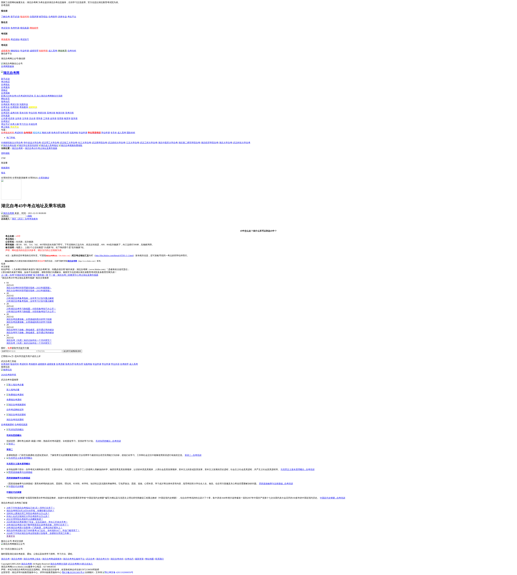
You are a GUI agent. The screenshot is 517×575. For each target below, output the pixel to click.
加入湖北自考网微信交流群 (49, 96)
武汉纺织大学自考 (116, 142)
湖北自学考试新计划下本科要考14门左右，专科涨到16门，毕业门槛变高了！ (43, 530)
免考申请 (15, 28)
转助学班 (43, 51)
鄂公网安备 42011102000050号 (119, 572)
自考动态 (129, 559)
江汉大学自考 (132, 142)
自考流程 (5, 364)
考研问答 (42, 113)
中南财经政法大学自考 (12, 142)
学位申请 (105, 132)
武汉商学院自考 (99, 142)
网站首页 (5, 99)
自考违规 (60, 364)
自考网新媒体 (7, 66)
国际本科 (131, 132)
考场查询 (5, 39)
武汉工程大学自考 (148, 142)
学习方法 (23, 124)
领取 (29, 216)
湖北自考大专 (102, 559)
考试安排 (5, 28)
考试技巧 (24, 39)
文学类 (25, 118)
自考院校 (14, 107)
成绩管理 (34, 51)
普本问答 (23, 113)
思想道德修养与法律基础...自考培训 (276, 483)
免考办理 (55, 132)
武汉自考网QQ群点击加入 (80, 564)
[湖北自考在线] (8, 145)
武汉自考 (90, 559)
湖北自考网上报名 (32, 559)
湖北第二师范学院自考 (189, 142)
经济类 (11, 118)
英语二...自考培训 (193, 455)
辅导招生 (43, 16)
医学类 (74, 118)
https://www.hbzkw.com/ (87, 261)
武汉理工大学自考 (50, 142)
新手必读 (15, 16)
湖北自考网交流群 (58, 564)
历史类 (32, 118)
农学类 (53, 118)
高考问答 (51, 113)
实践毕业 (23, 104)
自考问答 (5, 110)
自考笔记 (5, 121)
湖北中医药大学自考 (168, 142)
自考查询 (5, 87)
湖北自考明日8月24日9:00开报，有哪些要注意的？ (30, 511)
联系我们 (159, 559)
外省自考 (33, 124)
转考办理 (64, 132)
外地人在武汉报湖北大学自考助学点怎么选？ (28, 516)
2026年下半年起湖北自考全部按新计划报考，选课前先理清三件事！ (38, 533)
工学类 (46, 118)
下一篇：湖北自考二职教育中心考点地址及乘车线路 (73, 275)
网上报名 (5, 127)
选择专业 (62, 16)
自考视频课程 (7, 424)
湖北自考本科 (117, 559)
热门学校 (10, 137)
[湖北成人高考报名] (48, 145)
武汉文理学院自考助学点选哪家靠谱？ (24, 519)
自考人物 (14, 124)
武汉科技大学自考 (241, 142)
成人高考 (52, 51)
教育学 (67, 118)
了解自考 (5, 16)
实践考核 (73, 132)
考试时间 (19, 132)
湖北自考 (5, 559)
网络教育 (62, 51)
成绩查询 (5, 51)
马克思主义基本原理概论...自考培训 (298, 469)
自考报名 (5, 84)
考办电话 (5, 82)
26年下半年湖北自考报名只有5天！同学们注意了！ (30, 508)
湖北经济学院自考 (209, 142)
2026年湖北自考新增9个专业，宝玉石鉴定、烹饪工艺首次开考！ (37, 522)
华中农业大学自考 (32, 142)
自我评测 (34, 16)
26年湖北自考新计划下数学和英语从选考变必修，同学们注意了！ (37, 525)
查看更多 (10, 536)
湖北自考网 (17, 148)
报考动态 (5, 101)
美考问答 (69, 113)
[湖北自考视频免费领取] (70, 145)
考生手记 (5, 124)
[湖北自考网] (10, 73)
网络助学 (34, 28)
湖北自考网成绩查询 (52, 559)
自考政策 (5, 104)
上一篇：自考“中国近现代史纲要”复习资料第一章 (24, 275)
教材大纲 (46, 132)
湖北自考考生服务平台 (74, 559)
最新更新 (139, 559)
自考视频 (5, 93)
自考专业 (5, 107)
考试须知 (15, 39)
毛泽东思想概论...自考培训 (108, 441)
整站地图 (149, 559)
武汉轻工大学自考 (68, 142)
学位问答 (33, 113)
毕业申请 (24, 51)
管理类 (60, 118)
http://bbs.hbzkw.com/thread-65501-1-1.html (114, 255)
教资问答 (60, 113)
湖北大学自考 (225, 142)
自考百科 (5, 113)
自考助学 (52, 16)
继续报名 (15, 51)
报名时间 (24, 16)
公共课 (4, 118)
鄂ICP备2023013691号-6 (73, 572)
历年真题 (5, 116)
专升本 (113, 132)
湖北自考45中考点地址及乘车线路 (41, 148)
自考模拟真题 (21, 424)
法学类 (18, 118)
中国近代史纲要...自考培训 (332, 498)
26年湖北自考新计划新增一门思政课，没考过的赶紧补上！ (34, 527)
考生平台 (72, 16)
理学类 (39, 118)
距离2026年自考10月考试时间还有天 (19, 96)
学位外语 (115, 364)
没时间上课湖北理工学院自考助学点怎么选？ (28, 513)
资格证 (4, 90)
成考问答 (14, 113)
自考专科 (72, 51)
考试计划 (14, 104)
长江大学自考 (84, 142)
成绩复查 (51, 364)
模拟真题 (24, 28)
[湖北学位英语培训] (27, 145)
